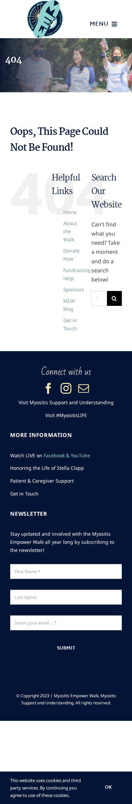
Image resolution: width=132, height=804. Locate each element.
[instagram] (66, 388)
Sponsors (73, 289)
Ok (108, 787)
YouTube (80, 455)
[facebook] (48, 388)
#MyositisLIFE (71, 415)
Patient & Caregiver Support (42, 481)
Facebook (54, 455)
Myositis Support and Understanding (71, 402)
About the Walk (70, 231)
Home (69, 212)
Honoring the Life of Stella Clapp (47, 468)
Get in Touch (24, 493)
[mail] (83, 388)
